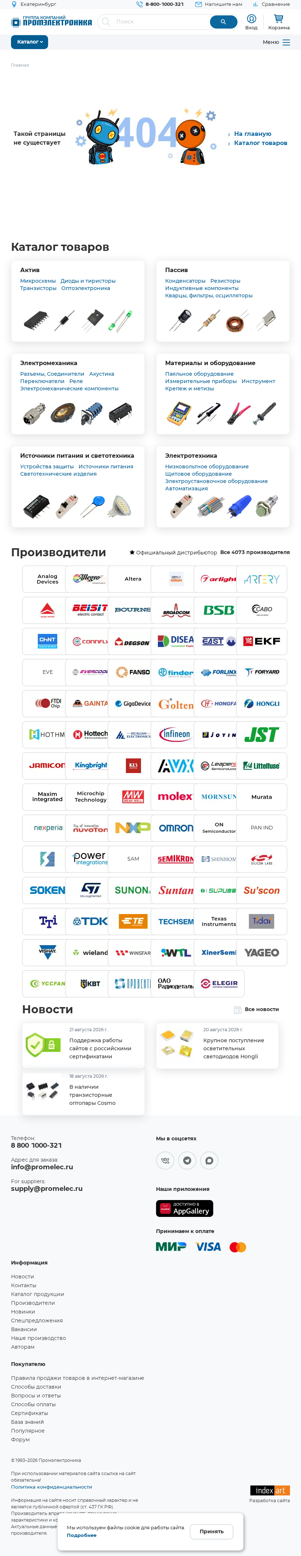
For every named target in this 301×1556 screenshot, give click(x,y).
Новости (47, 1009)
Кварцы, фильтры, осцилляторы (209, 295)
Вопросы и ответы (36, 1396)
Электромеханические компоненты (69, 388)
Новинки (23, 1312)
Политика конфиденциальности (51, 1487)
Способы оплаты (33, 1404)
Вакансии (24, 1329)
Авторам (23, 1347)
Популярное (28, 1431)
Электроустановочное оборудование (216, 481)
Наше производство (38, 1338)
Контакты (23, 1285)
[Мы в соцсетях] (165, 1160)
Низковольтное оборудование (207, 466)
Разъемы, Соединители (52, 374)
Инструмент (258, 381)
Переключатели (42, 381)
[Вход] (251, 18)
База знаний (27, 1422)
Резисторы (225, 281)
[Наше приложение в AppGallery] (184, 1208)
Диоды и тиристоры (88, 281)
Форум (20, 1439)
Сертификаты (29, 1413)
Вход (251, 27)
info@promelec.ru (42, 1167)
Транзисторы (38, 288)
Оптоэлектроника (85, 288)
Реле (76, 381)
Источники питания (106, 466)
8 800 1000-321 (36, 1146)
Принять (212, 1531)
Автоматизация (186, 488)
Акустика (101, 374)
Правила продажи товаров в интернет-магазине (77, 1378)
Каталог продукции (37, 1294)
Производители (58, 552)
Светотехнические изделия (58, 474)
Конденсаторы (185, 281)
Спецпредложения (37, 1320)
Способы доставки (36, 1387)
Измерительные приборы (201, 381)
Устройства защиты (47, 466)
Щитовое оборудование (198, 474)
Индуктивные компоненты (202, 288)
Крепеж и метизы (189, 388)
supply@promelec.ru (47, 1189)
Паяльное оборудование (199, 374)
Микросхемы (38, 281)
